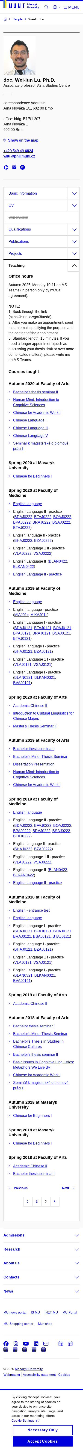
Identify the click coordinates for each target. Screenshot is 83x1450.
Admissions (13, 1235)
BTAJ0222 (21, 528)
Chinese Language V (30, 436)
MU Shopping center (18, 1323)
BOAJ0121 (62, 628)
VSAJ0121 (42, 665)
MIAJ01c (21, 615)
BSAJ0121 (61, 633)
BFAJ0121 (42, 628)
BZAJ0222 (43, 541)
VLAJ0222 (23, 553)
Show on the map (23, 140)
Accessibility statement (39, 1374)
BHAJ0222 (23, 541)
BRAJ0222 (41, 522)
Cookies (64, 1374)
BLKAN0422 (23, 567)
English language (27, 504)
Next (65, 1188)
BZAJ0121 (43, 651)
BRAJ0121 (41, 633)
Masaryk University (29, 1369)
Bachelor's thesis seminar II (35, 392)
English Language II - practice (37, 574)
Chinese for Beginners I (32, 476)
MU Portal (69, 1312)
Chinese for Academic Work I (36, 413)
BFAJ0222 (42, 517)
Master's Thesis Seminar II (34, 726)
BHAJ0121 (23, 651)
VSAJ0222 (42, 553)
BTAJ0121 (21, 638)
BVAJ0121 (22, 683)
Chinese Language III (30, 428)
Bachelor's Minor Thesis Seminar (40, 757)
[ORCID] (23, 168)
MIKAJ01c (38, 615)
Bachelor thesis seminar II (34, 1174)
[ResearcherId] (7, 168)
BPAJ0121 (22, 633)
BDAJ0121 (23, 628)
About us (11, 1263)
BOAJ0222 (62, 517)
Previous (21, 1188)
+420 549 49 (18, 151)
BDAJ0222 (23, 517)
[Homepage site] (21, 5)
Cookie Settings (23, 1420)
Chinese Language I (29, 420)
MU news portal (14, 1312)
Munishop (45, 1323)
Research (11, 1249)
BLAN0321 (23, 677)
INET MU (51, 1312)
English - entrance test (31, 910)
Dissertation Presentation (33, 764)
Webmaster (11, 1374)
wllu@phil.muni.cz (19, 156)
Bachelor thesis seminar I (33, 749)
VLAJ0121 (23, 665)
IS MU (35, 1312)
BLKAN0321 (44, 677)
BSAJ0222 (61, 522)
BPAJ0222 (22, 522)
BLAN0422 (58, 561)
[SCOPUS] (15, 168)
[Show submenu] (72, 1235)
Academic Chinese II (30, 706)
